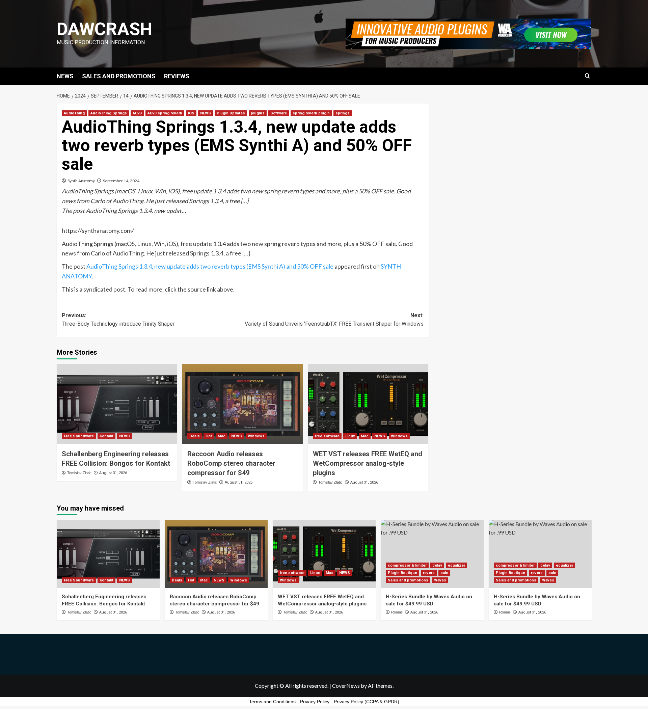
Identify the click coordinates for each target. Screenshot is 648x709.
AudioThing (74, 113)
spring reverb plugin (311, 113)
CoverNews (346, 685)
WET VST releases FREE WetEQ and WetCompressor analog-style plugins (367, 463)
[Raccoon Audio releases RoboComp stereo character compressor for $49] (242, 404)
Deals (194, 436)
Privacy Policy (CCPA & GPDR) (366, 701)
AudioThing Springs (108, 113)
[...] (246, 253)
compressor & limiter (407, 565)
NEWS (65, 76)
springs (342, 113)
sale (444, 573)
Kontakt (106, 436)
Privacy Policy (314, 701)
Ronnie (397, 612)
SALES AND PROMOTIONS (119, 76)
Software (278, 113)
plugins (258, 113)
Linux (350, 436)
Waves (440, 580)
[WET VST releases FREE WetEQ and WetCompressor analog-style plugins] (368, 404)
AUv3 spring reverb (164, 113)
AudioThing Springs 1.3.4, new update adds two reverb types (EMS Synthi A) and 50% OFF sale (209, 266)
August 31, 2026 (113, 473)
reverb (429, 573)
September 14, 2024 (121, 180)
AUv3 (137, 113)
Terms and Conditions (272, 701)
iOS (191, 113)
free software (327, 436)
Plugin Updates (231, 113)
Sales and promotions (408, 580)
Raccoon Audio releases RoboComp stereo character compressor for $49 (231, 463)
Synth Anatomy (81, 180)
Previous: (118, 319)
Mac (221, 436)
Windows (256, 436)
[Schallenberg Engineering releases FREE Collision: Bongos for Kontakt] (117, 404)
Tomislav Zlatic (79, 473)
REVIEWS (176, 76)
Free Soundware (79, 436)
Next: (334, 319)
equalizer (456, 565)
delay (437, 565)
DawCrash (104, 29)
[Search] (587, 76)
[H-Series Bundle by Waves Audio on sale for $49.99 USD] (432, 554)
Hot (209, 436)
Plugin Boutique (402, 573)
